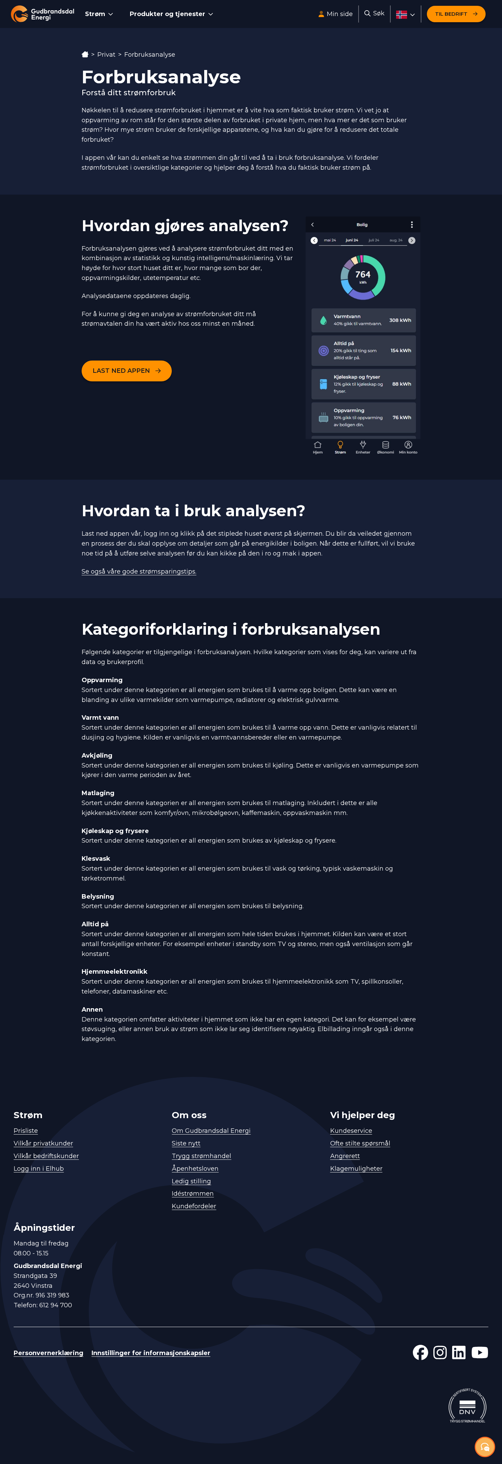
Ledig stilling (191, 1181)
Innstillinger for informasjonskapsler (151, 1353)
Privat (106, 54)
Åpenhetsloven (195, 1168)
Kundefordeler (194, 1206)
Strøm (95, 14)
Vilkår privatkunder (43, 1143)
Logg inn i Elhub (39, 1168)
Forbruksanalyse (149, 54)
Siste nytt (186, 1143)
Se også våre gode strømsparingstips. (139, 571)
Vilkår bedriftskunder (46, 1156)
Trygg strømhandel (201, 1156)
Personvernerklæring (48, 1353)
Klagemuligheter (356, 1168)
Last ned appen (121, 371)
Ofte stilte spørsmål (360, 1143)
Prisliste (26, 1131)
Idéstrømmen (193, 1193)
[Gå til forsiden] (42, 14)
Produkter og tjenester (167, 14)
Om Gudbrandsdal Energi (211, 1131)
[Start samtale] (485, 1447)
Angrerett (345, 1156)
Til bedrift (451, 14)
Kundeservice (351, 1131)
